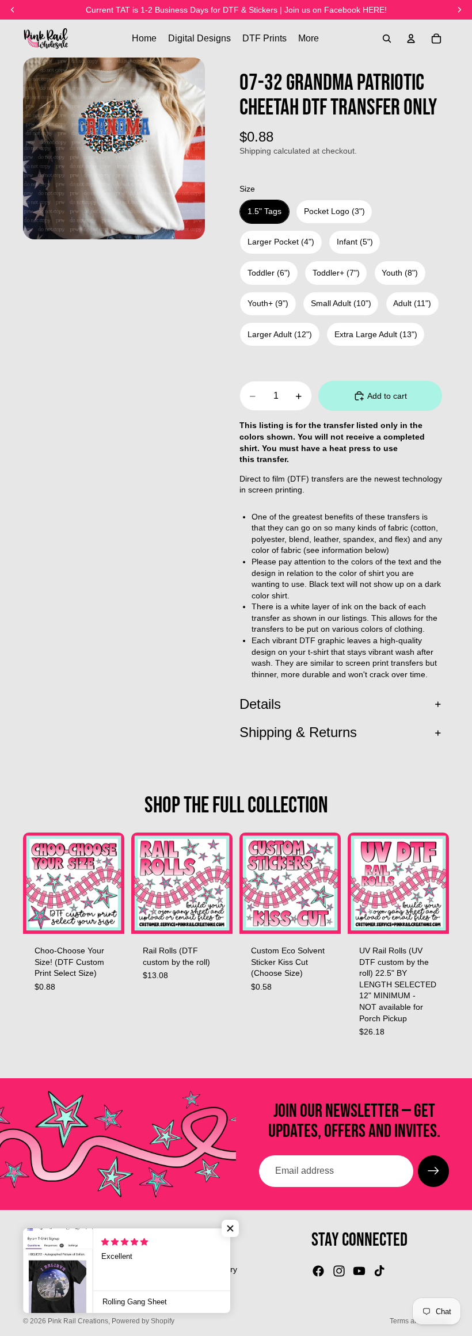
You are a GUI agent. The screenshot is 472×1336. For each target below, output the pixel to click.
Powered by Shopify (143, 1321)
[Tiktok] (379, 1271)
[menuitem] (308, 38)
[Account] (411, 38)
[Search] (386, 38)
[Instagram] (339, 1271)
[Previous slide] (144, 883)
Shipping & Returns (298, 732)
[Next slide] (220, 883)
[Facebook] (318, 1271)
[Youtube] (359, 1271)
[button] (230, 1228)
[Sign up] (433, 1170)
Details (260, 704)
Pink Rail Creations (78, 1321)
